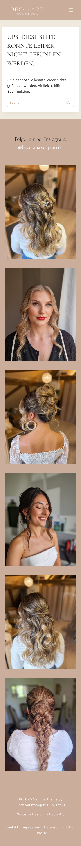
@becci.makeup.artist (40, 147)
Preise (42, 832)
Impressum (31, 827)
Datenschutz (54, 827)
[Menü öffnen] (71, 10)
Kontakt (11, 827)
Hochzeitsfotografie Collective (40, 804)
